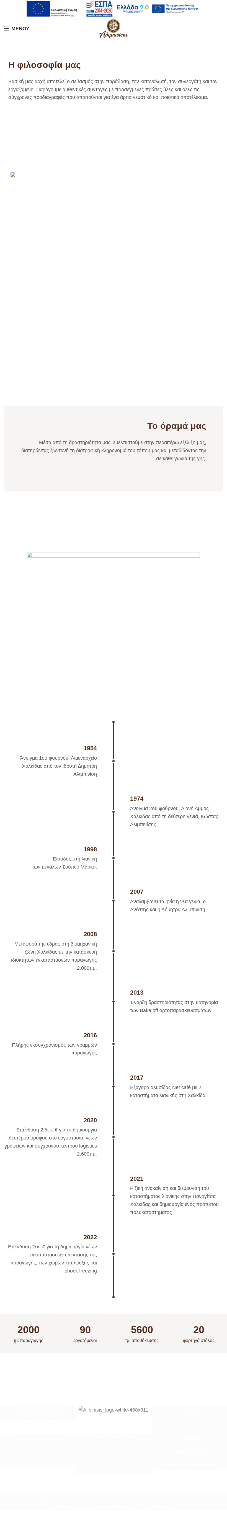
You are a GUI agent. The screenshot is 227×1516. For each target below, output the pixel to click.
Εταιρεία (189, 1437)
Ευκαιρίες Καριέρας (189, 1465)
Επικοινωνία (189, 1451)
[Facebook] (34, 1460)
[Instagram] (41, 1460)
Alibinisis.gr (74, 1507)
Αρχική (189, 1410)
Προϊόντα (189, 1423)
